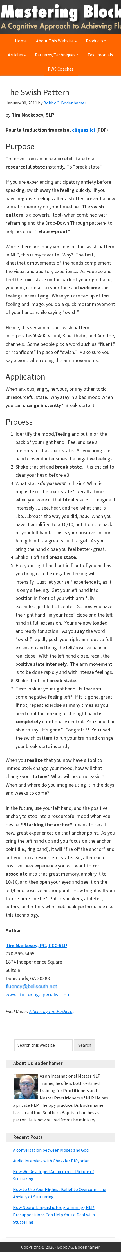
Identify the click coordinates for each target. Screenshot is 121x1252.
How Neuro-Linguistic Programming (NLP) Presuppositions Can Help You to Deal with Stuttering (54, 1215)
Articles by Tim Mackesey (51, 1011)
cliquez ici (83, 130)
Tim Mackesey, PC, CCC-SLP (36, 945)
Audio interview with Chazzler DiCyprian (51, 1161)
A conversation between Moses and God (51, 1150)
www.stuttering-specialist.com (38, 994)
